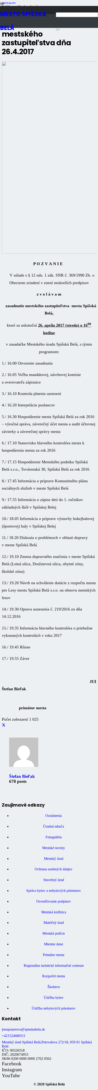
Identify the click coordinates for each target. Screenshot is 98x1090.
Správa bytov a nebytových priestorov (53, 891)
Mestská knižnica (53, 912)
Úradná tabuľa (53, 826)
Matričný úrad (54, 923)
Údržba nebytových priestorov (53, 1008)
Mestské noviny (53, 848)
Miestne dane (53, 944)
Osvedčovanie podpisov (53, 901)
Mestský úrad (53, 859)
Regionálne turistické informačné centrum (54, 965)
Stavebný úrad (53, 880)
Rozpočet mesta (53, 976)
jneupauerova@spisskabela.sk (23, 1029)
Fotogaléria (54, 837)
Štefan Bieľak (22, 776)
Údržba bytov (54, 997)
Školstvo (53, 987)
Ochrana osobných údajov (53, 869)
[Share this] (3, 725)
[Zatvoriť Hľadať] (57, 29)
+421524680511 (14, 1036)
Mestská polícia (53, 933)
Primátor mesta (53, 955)
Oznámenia (53, 816)
